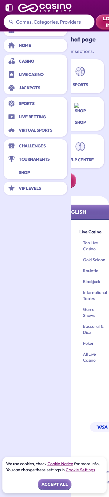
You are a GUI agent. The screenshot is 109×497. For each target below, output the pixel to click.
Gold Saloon (94, 259)
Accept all (54, 484)
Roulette (90, 270)
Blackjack (91, 281)
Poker (88, 343)
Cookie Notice (60, 463)
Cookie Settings (80, 469)
